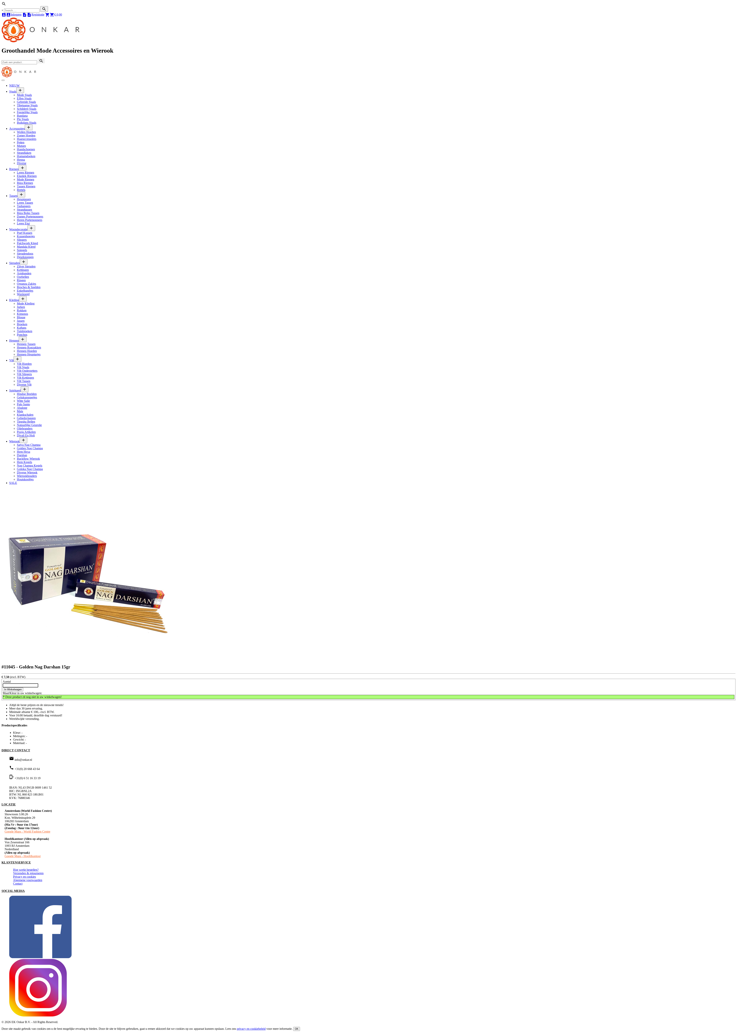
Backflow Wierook (28, 458)
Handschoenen (26, 149)
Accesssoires (17, 128)
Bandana (22, 115)
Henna (21, 159)
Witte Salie (23, 400)
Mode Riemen (25, 179)
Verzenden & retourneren (28, 873)
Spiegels (22, 250)
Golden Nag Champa (30, 448)
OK (296, 1028)
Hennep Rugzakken (29, 347)
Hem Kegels (24, 462)
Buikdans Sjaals (26, 122)
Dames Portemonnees (30, 216)
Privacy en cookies (24, 876)
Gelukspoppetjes (27, 397)
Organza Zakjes (26, 283)
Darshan (22, 455)
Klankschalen (25, 414)
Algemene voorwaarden (27, 880)
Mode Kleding (26, 303)
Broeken (22, 324)
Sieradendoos (25, 253)
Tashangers (24, 206)
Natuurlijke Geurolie (29, 425)
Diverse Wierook (27, 472)
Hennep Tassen (26, 344)
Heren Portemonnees (29, 220)
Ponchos (22, 334)
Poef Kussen (24, 232)
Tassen (13, 195)
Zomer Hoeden (26, 135)
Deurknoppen (25, 257)
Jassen (21, 320)
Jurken (21, 307)
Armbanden (24, 273)
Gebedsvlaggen (26, 418)
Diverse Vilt (24, 384)
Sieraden (14, 263)
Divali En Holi (26, 435)
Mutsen (21, 145)
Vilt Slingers (24, 374)
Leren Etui (23, 223)
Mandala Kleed (26, 246)
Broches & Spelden (28, 287)
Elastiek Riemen (27, 176)
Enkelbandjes (25, 290)
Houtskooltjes (25, 479)
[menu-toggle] (3, 80)
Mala (20, 411)
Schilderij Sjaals (26, 108)
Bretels (21, 189)
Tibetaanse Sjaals (27, 105)
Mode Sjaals (24, 95)
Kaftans (21, 327)
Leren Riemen (25, 172)
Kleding (14, 300)
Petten (20, 142)
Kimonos (22, 313)
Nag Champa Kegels (29, 465)
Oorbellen (23, 276)
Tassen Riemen (26, 186)
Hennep (14, 340)
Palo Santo (23, 404)
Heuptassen (24, 199)
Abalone (22, 407)
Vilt (11, 360)
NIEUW (14, 85)
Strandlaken (24, 152)
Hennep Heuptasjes (28, 354)
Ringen (21, 280)
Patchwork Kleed (27, 243)
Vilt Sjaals (23, 367)
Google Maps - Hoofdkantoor (23, 856)
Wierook (14, 441)
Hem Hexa (23, 451)
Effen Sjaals (24, 98)
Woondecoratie (18, 229)
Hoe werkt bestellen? (26, 869)
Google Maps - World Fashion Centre (27, 831)
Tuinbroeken (24, 331)
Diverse (21, 163)
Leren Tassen (25, 202)
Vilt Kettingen (25, 377)
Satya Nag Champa (28, 444)
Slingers (22, 239)
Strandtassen (24, 209)
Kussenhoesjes (26, 236)
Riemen (14, 169)
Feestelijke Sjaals (27, 112)
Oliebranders (24, 428)
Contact (17, 883)
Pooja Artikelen (26, 432)
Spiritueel (15, 390)
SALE (13, 482)
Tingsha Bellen (26, 421)
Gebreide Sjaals (26, 101)
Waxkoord (23, 294)
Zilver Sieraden (26, 266)
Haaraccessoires (26, 139)
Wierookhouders (27, 476)
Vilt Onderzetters (27, 370)
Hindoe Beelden (27, 394)
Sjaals (12, 91)
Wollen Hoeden (26, 132)
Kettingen (23, 270)
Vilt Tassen (23, 381)
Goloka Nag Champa (30, 469)
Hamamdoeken (26, 156)
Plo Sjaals (23, 119)
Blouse (21, 317)
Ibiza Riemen (25, 183)
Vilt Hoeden (24, 363)
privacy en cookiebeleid (251, 1028)
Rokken (21, 310)
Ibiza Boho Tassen (28, 213)
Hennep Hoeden (27, 351)
